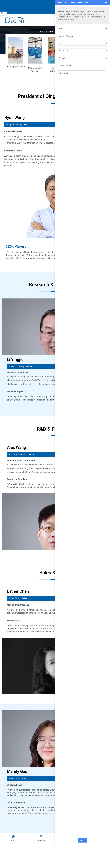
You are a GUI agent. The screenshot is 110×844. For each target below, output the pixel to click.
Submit (82, 840)
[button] (82, 2)
